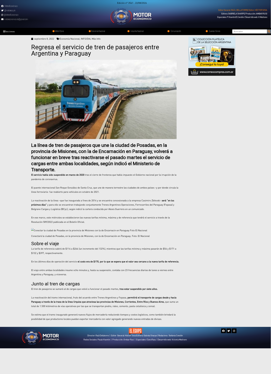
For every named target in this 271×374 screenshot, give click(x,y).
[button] (242, 10)
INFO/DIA (85, 38)
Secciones (10, 31)
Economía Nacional (70, 38)
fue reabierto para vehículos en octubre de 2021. (74, 191)
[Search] (269, 31)
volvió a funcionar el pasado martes (100, 288)
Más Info (96, 38)
